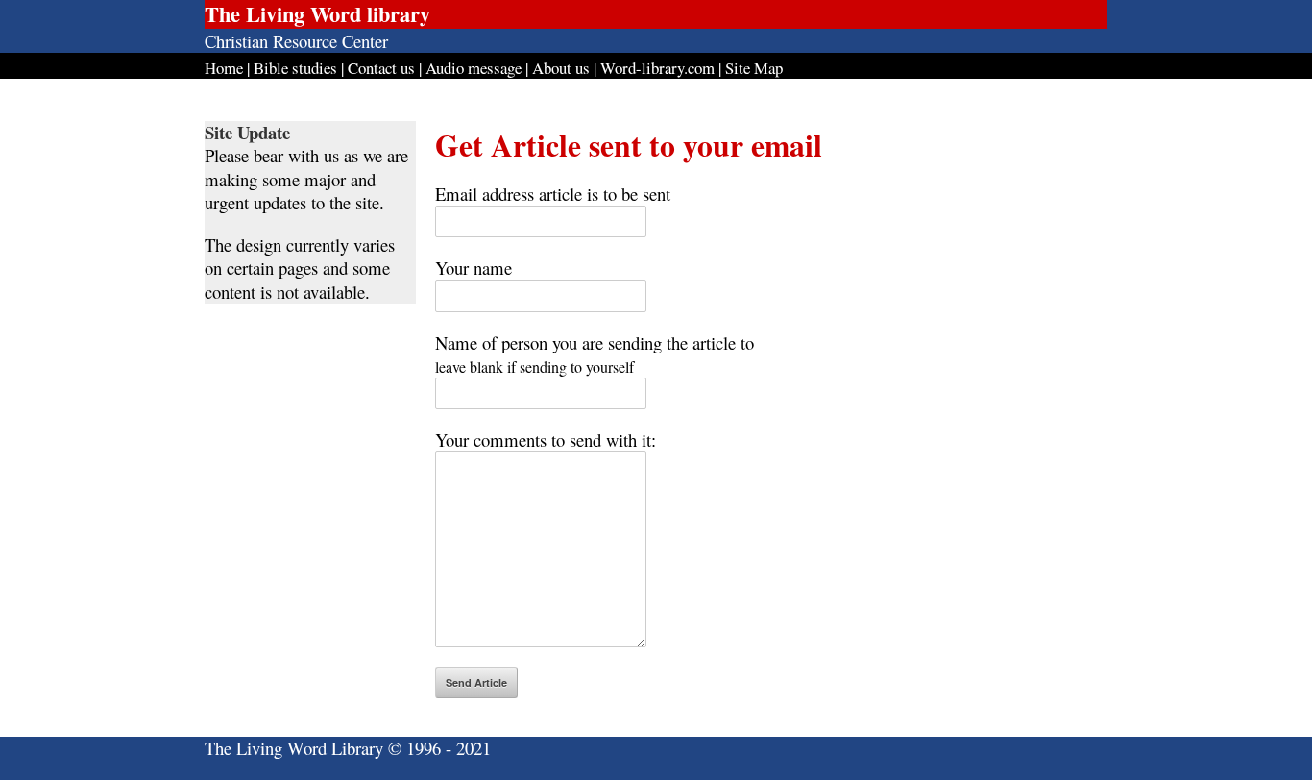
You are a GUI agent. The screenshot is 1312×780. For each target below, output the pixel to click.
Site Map (754, 68)
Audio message (473, 68)
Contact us (381, 68)
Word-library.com (657, 68)
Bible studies (295, 68)
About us (561, 68)
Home (224, 68)
